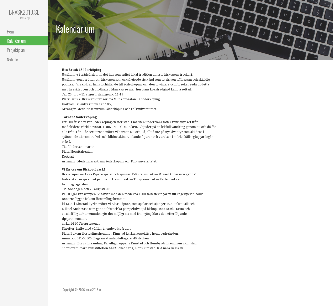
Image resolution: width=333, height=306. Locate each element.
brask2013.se (24, 12)
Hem (10, 31)
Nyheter (13, 59)
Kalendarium (16, 40)
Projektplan (16, 49)
